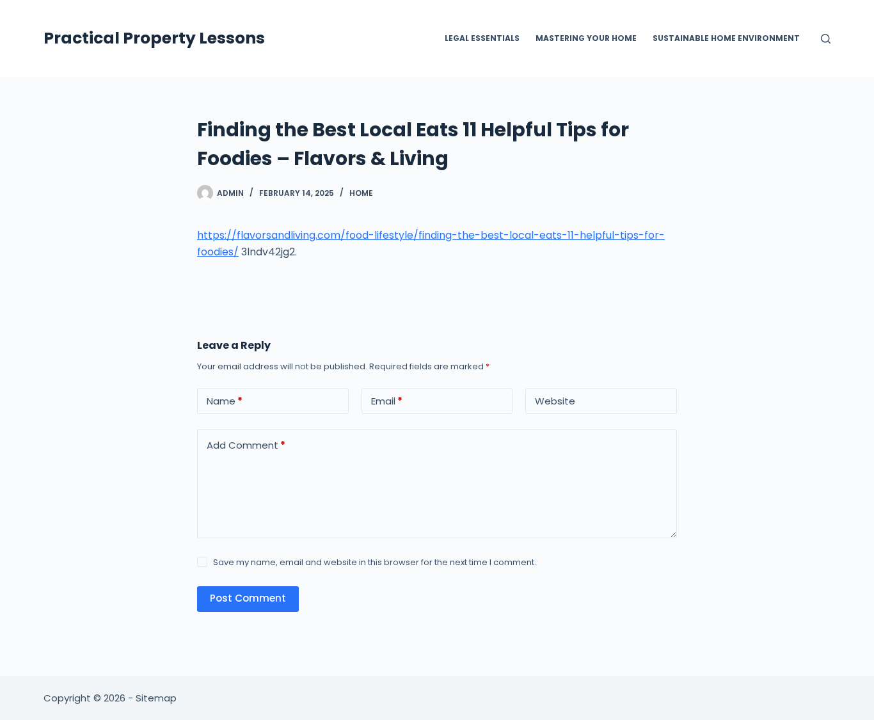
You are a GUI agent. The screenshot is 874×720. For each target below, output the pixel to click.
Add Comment (246, 445)
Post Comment (248, 598)
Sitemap (156, 698)
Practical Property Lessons (154, 38)
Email (386, 401)
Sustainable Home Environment (726, 38)
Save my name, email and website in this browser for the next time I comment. (374, 562)
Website (555, 401)
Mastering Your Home (586, 38)
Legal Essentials (482, 38)
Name (224, 401)
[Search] (825, 39)
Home (361, 193)
